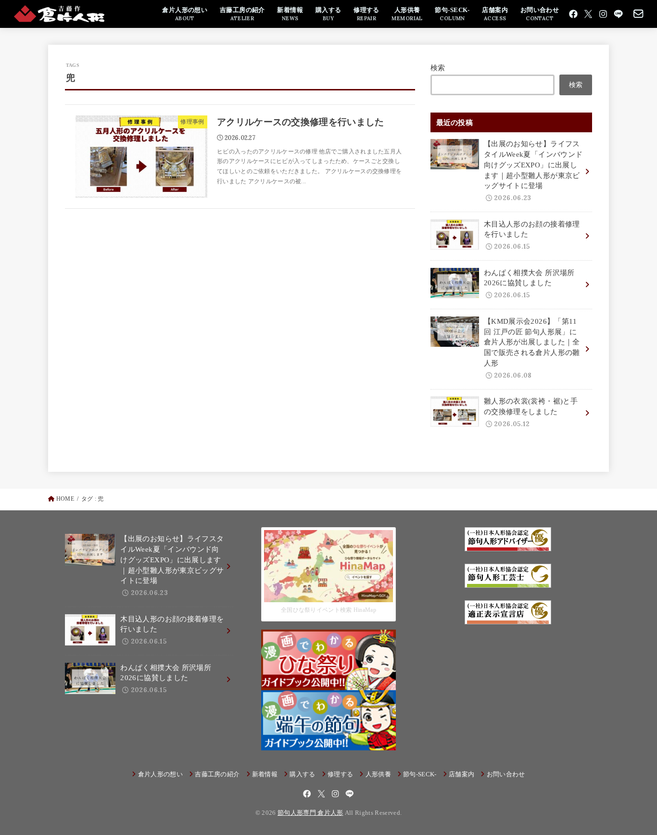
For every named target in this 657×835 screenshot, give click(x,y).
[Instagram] (603, 14)
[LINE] (618, 14)
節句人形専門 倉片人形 (310, 812)
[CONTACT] (638, 14)
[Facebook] (573, 14)
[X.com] (588, 14)
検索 (437, 68)
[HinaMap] (328, 595)
